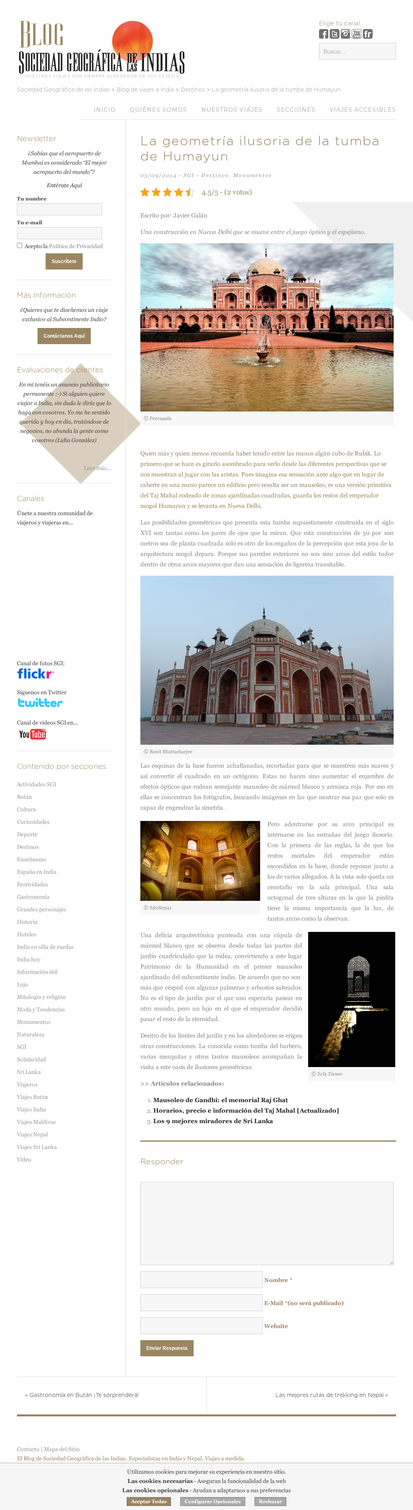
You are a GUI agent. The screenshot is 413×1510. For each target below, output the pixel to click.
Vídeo (24, 1159)
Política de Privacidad (76, 246)
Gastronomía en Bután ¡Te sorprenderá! (82, 1395)
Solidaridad (31, 1059)
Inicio (105, 109)
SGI (189, 175)
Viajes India (31, 1109)
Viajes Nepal (32, 1134)
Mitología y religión (41, 997)
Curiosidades (33, 822)
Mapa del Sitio (62, 1449)
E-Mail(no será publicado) (304, 1303)
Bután (24, 797)
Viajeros (27, 1084)
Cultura (26, 809)
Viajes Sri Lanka (37, 1147)
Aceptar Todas (149, 1501)
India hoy (28, 959)
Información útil (37, 972)
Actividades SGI (36, 784)
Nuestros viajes (232, 109)
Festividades (32, 884)
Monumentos (252, 175)
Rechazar (270, 1501)
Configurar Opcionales (213, 1501)
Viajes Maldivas (36, 1122)
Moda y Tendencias (41, 1009)
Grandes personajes (41, 909)
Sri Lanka (29, 1072)
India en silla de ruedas (45, 947)
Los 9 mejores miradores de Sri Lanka (213, 1120)
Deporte (27, 834)
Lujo (22, 984)
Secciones (296, 109)
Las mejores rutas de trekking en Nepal (331, 1395)
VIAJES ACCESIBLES (363, 109)
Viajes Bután (32, 1097)
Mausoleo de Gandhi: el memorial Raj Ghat (220, 1099)
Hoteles (26, 934)
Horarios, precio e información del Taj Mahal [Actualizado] (246, 1110)
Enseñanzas (31, 859)
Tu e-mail (29, 222)
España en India (36, 872)
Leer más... (97, 468)
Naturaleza (30, 1034)
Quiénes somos (158, 109)
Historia (27, 922)
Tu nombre (31, 199)
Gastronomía (33, 897)
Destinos (215, 175)
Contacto (28, 1449)
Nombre (278, 1280)
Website (276, 1326)
